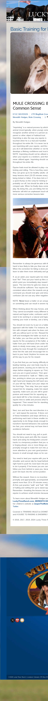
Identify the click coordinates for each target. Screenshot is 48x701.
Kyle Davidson (20, 114)
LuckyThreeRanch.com (23, 501)
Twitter (15, 506)
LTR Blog (35, 114)
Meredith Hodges (20, 117)
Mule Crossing (35, 117)
